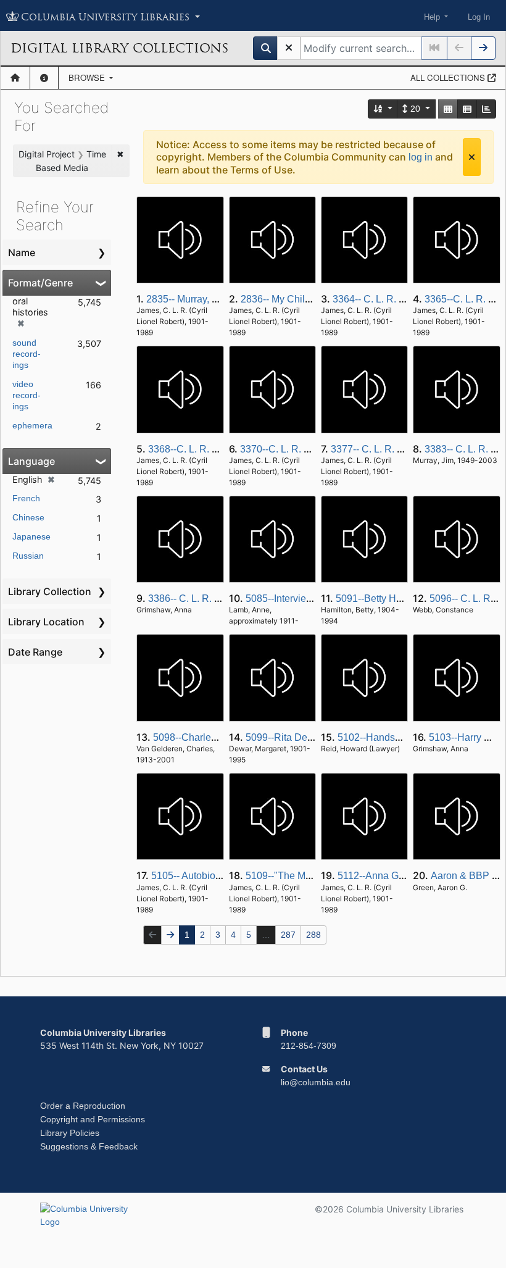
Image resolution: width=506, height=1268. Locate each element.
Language (31, 461)
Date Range (35, 652)
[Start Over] (289, 48)
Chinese (28, 517)
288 (313, 935)
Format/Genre (40, 283)
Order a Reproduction (82, 1106)
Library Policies (69, 1133)
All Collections (448, 77)
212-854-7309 (308, 1046)
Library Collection (49, 591)
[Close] (472, 157)
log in (421, 157)
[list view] (467, 109)
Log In (479, 17)
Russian (28, 556)
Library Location (46, 621)
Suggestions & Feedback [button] (89, 1146)
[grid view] (448, 109)
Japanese (31, 536)
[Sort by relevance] (383, 109)
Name (21, 252)
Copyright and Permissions (92, 1119)
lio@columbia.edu (315, 1082)
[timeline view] (486, 109)
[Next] (483, 48)
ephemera (32, 425)
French (26, 498)
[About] (44, 78)
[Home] (15, 78)
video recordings (26, 395)
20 (415, 109)
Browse (87, 77)
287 (288, 935)
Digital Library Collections (119, 48)
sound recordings (26, 354)
